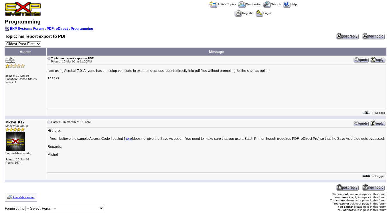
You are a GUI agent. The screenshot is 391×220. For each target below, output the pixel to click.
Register (248, 13)
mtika (10, 59)
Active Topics (227, 4)
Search (276, 4)
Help (294, 4)
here (128, 139)
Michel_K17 (15, 122)
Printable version (24, 197)
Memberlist (253, 4)
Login (267, 13)
